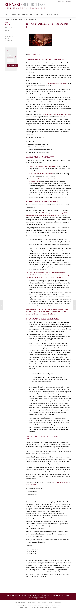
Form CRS (68, 1)
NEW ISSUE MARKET (57, 595)
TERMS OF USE (42, 602)
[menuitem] (61, 1)
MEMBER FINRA (50, 602)
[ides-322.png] (48, 41)
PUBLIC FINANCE (43, 595)
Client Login (61, 1)
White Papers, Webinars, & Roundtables (9, 38)
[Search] (70, 19)
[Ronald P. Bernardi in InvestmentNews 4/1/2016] (74, 305)
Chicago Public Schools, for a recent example (56, 114)
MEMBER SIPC (58, 602)
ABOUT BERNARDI (11, 595)
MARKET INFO (42, 598)
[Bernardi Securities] (25, 7)
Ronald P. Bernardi (34, 54)
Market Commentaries (9, 32)
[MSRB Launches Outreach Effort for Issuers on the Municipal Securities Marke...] (1, 305)
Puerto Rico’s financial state (57, 83)
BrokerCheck (57, 605)
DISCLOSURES (35, 602)
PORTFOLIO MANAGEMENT (27, 595)
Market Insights (9, 27)
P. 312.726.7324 (53, 607)
